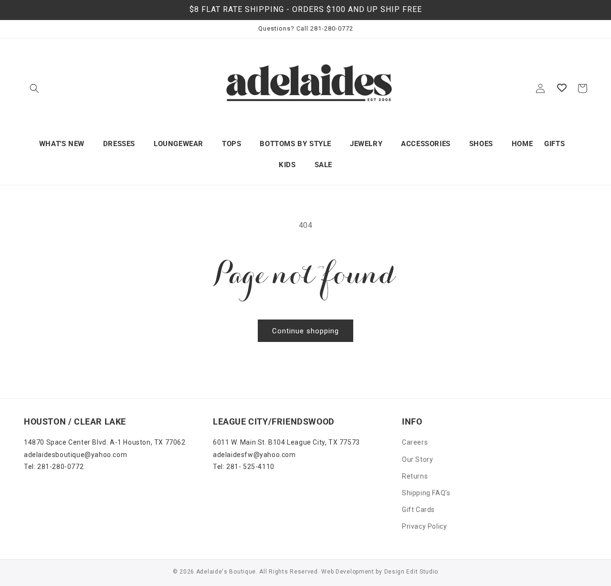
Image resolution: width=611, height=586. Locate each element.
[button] (34, 88)
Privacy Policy (424, 526)
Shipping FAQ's (426, 493)
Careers (415, 442)
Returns (415, 476)
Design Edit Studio (411, 571)
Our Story (417, 459)
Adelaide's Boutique (226, 571)
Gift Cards (418, 509)
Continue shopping (305, 331)
